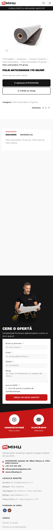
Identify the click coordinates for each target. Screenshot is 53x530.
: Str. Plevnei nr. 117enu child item (22, 491)
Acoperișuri (22, 59)
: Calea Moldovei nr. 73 (15, 495)
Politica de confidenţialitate (14, 527)
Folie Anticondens (10, 62)
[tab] (11, 134)
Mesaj (8, 371)
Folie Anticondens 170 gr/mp (34, 62)
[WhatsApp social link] (45, 107)
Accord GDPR (12, 385)
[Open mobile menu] (49, 3)
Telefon (9, 362)
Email (8, 352)
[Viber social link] (49, 107)
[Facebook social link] (43, 107)
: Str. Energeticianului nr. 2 (17, 482)
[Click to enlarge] (6, 50)
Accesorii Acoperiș (38, 59)
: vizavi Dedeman (13, 487)
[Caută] (43, 3)
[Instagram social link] (9, 510)
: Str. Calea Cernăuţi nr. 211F (20, 499)
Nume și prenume (14, 343)
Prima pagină (8, 59)
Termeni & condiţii (10, 523)
